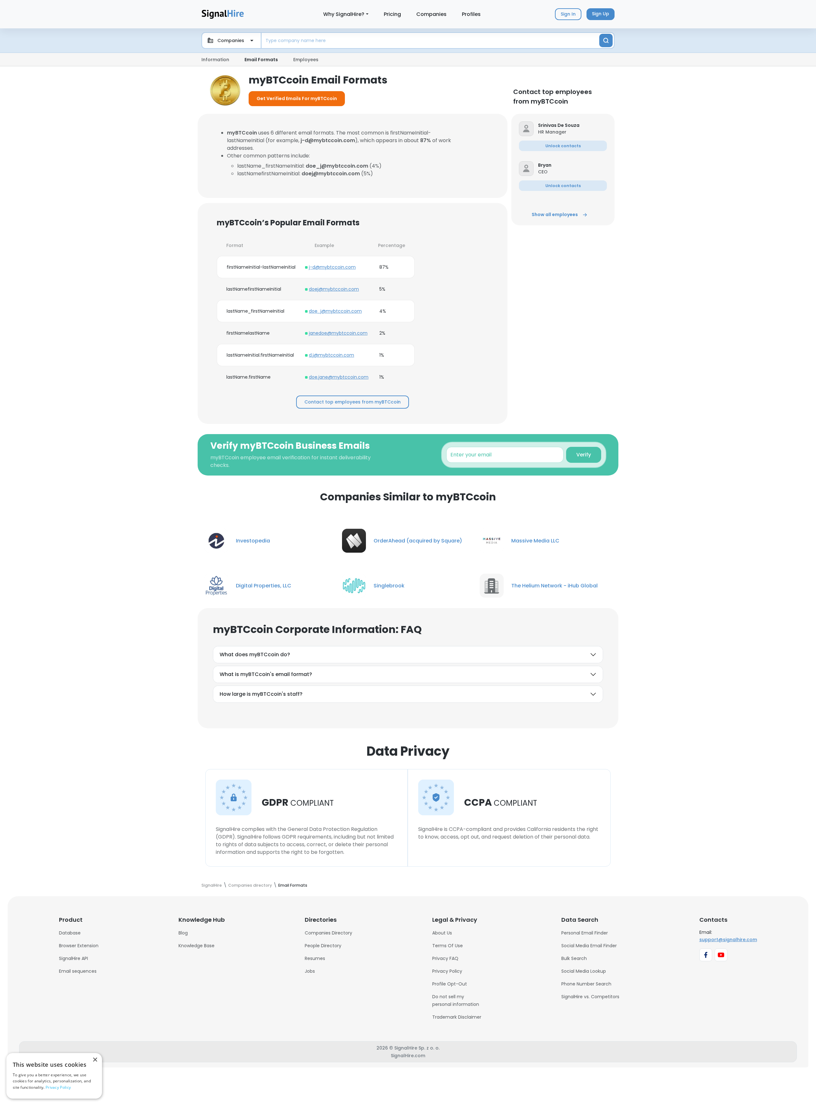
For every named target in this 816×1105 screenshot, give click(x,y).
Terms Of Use (447, 945)
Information (215, 59)
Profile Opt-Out (449, 984)
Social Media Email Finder (589, 945)
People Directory (323, 945)
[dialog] (54, 1076)
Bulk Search (574, 958)
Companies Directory (328, 933)
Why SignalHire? (343, 14)
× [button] (94, 1060)
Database (70, 933)
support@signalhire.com (728, 939)
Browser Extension (78, 945)
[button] (572, 125)
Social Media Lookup (583, 971)
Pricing (392, 14)
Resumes (315, 958)
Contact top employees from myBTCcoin (352, 402)
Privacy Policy (447, 971)
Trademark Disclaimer (456, 1017)
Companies (431, 14)
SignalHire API (73, 958)
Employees (305, 59)
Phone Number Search (586, 984)
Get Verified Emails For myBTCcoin (297, 98)
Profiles (471, 14)
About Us (442, 933)
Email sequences (78, 971)
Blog (183, 933)
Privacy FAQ (445, 958)
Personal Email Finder (584, 933)
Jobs (310, 971)
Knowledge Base (196, 945)
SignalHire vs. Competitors (590, 996)
